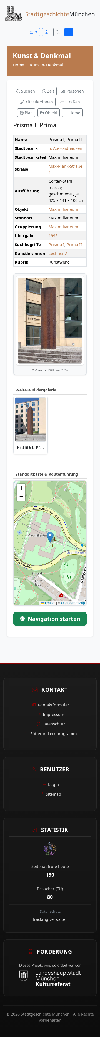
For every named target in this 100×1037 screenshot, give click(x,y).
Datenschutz (53, 723)
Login (53, 784)
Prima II (74, 244)
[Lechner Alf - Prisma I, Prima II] (30, 419)
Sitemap (53, 794)
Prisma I (56, 244)
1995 (53, 235)
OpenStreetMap (73, 602)
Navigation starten (53, 618)
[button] (50, 537)
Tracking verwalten (50, 919)
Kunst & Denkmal (46, 65)
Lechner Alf (59, 253)
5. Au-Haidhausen (65, 148)
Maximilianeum (63, 209)
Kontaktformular (53, 705)
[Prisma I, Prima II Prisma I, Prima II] (50, 320)
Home (18, 65)
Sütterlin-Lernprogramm (53, 733)
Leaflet (49, 602)
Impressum (53, 714)
